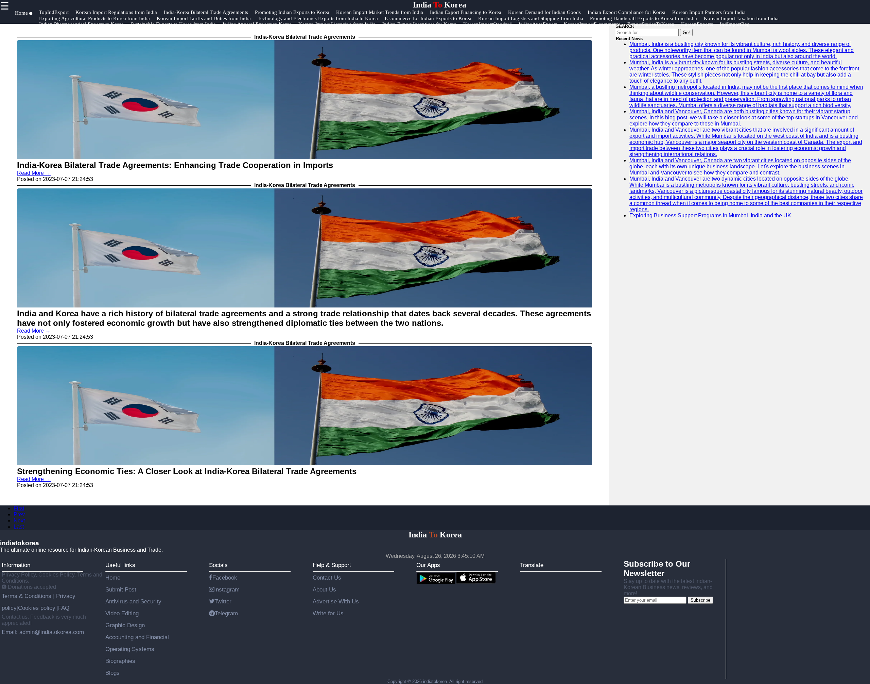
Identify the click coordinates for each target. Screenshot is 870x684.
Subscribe (700, 600)
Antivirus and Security (133, 601)
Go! (686, 32)
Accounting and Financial (137, 637)
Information (16, 565)
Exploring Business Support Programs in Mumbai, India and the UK (710, 215)
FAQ (63, 607)
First (19, 508)
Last (19, 527)
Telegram (226, 613)
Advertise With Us (336, 601)
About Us (324, 589)
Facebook (224, 577)
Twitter (222, 601)
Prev (19, 514)
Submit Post (120, 589)
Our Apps (428, 565)
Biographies (120, 660)
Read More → (34, 173)
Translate (531, 565)
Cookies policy (36, 607)
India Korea (439, 4)
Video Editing (122, 613)
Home (112, 577)
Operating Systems (129, 649)
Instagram (227, 589)
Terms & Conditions (27, 596)
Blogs (112, 672)
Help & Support (332, 565)
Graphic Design (125, 625)
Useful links (120, 565)
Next (19, 520)
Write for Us (328, 613)
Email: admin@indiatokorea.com (43, 632)
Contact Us (327, 577)
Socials (218, 565)
